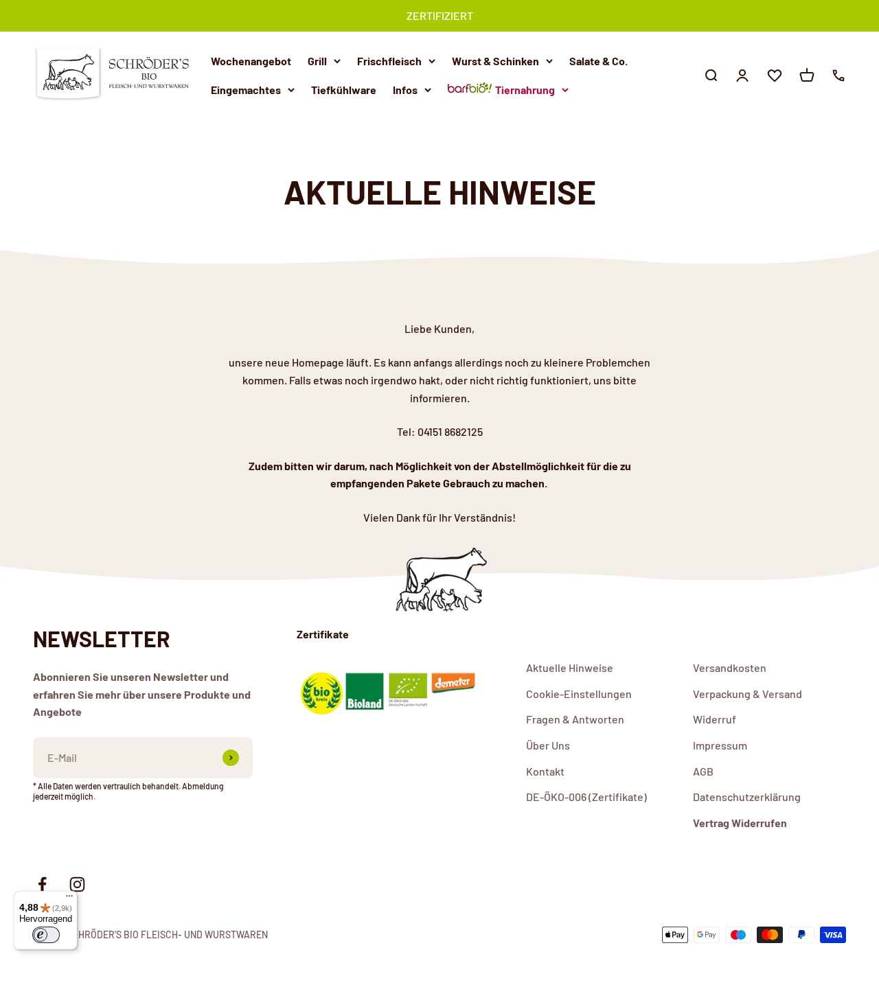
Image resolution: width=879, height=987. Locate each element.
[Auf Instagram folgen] (77, 884)
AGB (703, 771)
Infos (405, 88)
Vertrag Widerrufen (740, 822)
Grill (317, 60)
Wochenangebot (251, 60)
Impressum (720, 745)
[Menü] (69, 899)
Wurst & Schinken (495, 60)
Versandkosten (729, 667)
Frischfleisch (389, 60)
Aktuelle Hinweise (569, 667)
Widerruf (714, 718)
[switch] (46, 935)
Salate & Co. (598, 60)
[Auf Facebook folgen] (42, 884)
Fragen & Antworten (575, 718)
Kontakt (545, 771)
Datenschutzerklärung (747, 796)
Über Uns (548, 745)
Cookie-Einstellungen (579, 693)
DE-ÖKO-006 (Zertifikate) (586, 796)
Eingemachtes (246, 88)
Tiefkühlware (343, 88)
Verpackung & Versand (747, 693)
